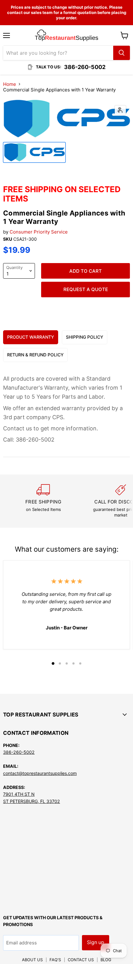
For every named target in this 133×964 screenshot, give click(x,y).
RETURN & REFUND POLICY (35, 354)
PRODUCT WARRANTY (30, 337)
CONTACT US (81, 959)
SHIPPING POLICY (84, 337)
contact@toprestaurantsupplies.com (40, 773)
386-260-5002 (19, 752)
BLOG (106, 959)
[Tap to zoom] (120, 110)
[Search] (121, 53)
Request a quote (85, 289)
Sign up (95, 942)
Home (9, 84)
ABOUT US (32, 959)
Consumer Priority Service (39, 232)
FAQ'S (55, 959)
